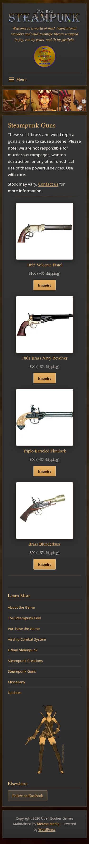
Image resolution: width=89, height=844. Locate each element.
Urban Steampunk (22, 650)
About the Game (21, 607)
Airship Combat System (27, 639)
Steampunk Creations (25, 660)
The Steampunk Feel (24, 618)
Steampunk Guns (22, 671)
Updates (14, 692)
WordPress (47, 829)
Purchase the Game (24, 628)
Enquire (44, 285)
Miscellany (16, 682)
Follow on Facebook (27, 795)
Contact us (48, 184)
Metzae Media (48, 823)
